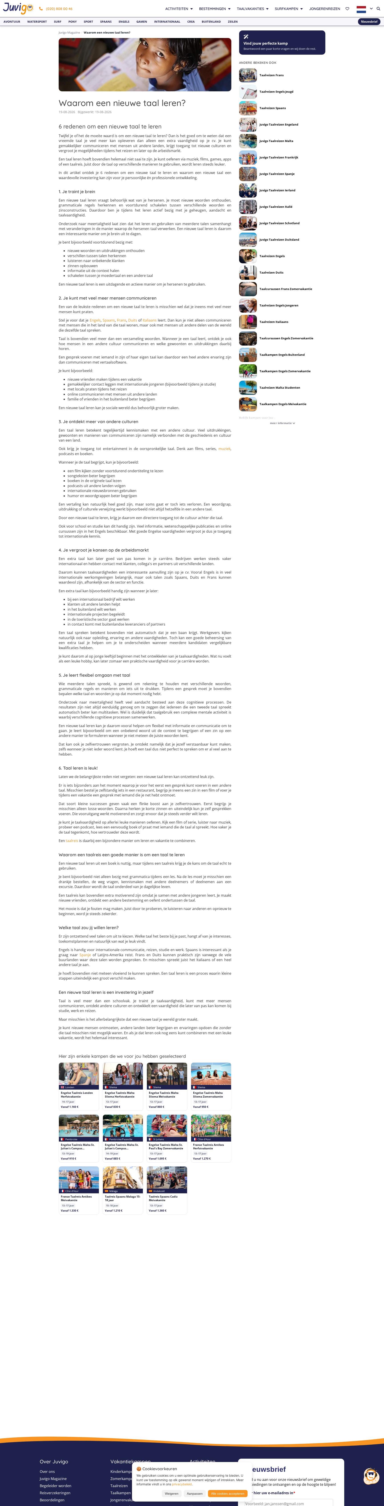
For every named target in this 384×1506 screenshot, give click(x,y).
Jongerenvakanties (125, 1500)
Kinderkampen (122, 1471)
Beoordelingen (52, 1500)
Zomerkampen (122, 1478)
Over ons (47, 1471)
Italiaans (150, 320)
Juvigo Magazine (69, 32)
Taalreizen (119, 1485)
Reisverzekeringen (55, 1492)
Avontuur (12, 22)
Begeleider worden (55, 1485)
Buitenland (211, 22)
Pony (72, 22)
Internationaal (167, 22)
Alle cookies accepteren (227, 1493)
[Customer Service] (371, 1475)
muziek (224, 448)
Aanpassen (195, 1493)
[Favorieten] (348, 9)
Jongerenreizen (324, 8)
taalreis (72, 840)
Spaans (106, 22)
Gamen (141, 22)
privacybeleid (182, 1484)
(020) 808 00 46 (59, 8)
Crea (191, 22)
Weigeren (171, 1493)
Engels (124, 22)
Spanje (85, 954)
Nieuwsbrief (369, 21)
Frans (121, 320)
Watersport (37, 22)
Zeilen (233, 22)
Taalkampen (120, 1492)
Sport (88, 22)
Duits (132, 320)
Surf (57, 22)
